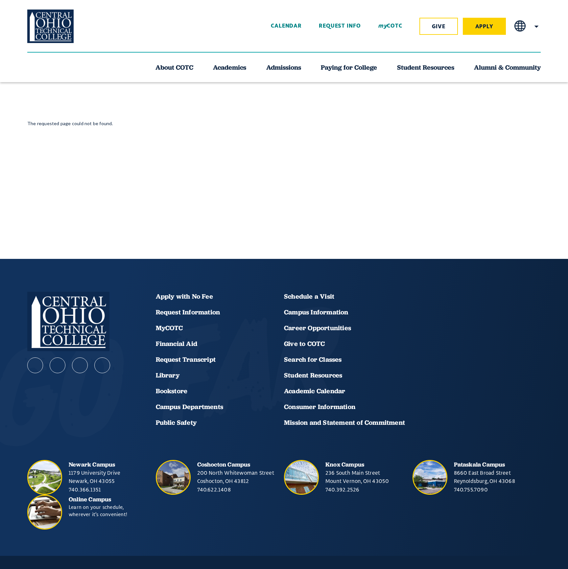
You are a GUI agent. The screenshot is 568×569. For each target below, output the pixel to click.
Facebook (35, 365)
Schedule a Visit (309, 296)
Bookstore (172, 391)
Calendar (286, 26)
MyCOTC (169, 328)
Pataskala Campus (479, 464)
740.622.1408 (214, 489)
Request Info (340, 26)
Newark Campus (92, 464)
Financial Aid (177, 344)
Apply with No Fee (184, 296)
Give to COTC (304, 344)
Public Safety (176, 422)
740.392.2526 (342, 489)
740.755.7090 (471, 489)
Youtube (57, 365)
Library (167, 375)
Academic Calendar (315, 391)
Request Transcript (186, 359)
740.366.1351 (85, 489)
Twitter (102, 365)
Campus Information (316, 312)
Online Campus (90, 499)
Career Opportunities (317, 328)
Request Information (188, 312)
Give (438, 26)
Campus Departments (190, 407)
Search (536, 26)
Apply (484, 26)
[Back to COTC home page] (64, 26)
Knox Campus (344, 464)
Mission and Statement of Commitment (344, 422)
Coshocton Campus (223, 464)
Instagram (80, 365)
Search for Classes (313, 359)
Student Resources (313, 375)
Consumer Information (319, 407)
